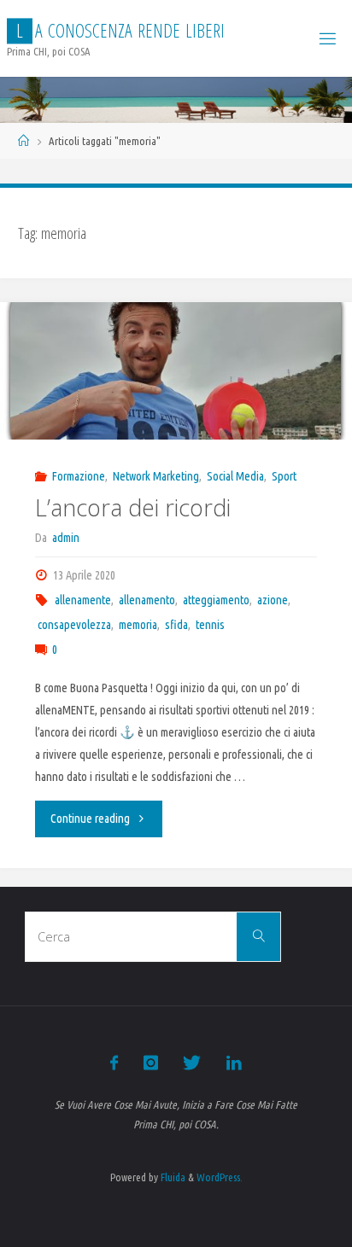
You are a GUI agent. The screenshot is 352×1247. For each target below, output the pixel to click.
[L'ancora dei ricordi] (176, 371)
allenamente (83, 600)
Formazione (78, 476)
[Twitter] (192, 1062)
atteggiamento (216, 600)
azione (272, 600)
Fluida (171, 1177)
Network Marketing (156, 476)
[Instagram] (150, 1062)
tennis (210, 625)
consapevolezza (74, 625)
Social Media (235, 476)
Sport (284, 476)
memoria (138, 625)
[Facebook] (114, 1062)
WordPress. (220, 1177)
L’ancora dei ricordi (133, 507)
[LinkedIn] (233, 1062)
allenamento (147, 600)
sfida (176, 625)
